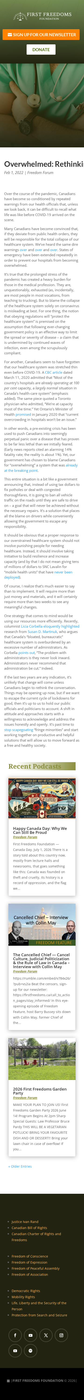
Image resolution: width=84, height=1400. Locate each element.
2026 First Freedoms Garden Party (40, 1091)
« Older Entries (20, 1166)
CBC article (53, 372)
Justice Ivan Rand (25, 1221)
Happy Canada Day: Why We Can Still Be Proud (40, 830)
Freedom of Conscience (30, 1256)
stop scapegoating (18, 729)
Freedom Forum (40, 172)
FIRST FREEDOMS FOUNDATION (38, 1380)
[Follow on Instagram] (61, 1335)
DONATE (41, 49)
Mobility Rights (23, 1297)
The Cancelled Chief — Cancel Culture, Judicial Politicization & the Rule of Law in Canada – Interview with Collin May (41, 960)
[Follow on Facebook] (15, 1335)
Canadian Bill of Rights (29, 1228)
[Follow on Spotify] (30, 1350)
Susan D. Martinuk (42, 631)
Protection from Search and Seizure (39, 1315)
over (23, 249)
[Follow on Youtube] (30, 1335)
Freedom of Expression (29, 1262)
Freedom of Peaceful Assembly (36, 1268)
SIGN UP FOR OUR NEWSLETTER (44, 34)
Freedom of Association (30, 1274)
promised (23, 414)
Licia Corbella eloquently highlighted (50, 626)
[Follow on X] (46, 1335)
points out (26, 652)
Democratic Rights (26, 1291)
